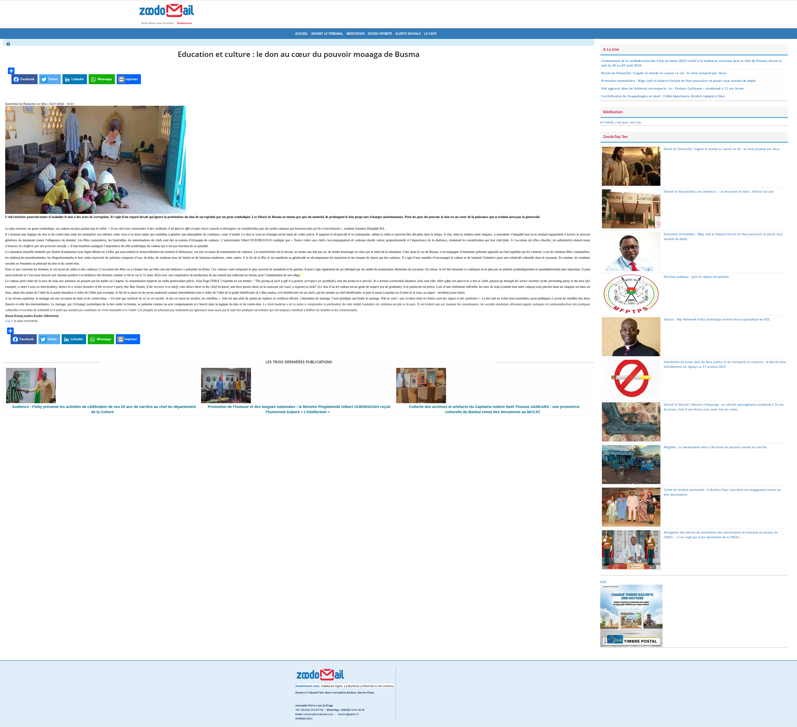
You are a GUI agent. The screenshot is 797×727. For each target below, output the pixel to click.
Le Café (430, 33)
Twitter (52, 79)
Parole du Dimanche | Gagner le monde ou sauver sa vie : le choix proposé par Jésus (663, 73)
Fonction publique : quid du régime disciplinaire (696, 277)
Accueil (301, 33)
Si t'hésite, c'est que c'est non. (621, 122)
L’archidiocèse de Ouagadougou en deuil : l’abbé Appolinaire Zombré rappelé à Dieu (663, 96)
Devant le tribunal (327, 33)
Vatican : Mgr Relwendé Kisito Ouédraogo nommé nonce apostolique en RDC (717, 319)
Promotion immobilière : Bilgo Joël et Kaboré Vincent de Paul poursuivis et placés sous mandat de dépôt (678, 81)
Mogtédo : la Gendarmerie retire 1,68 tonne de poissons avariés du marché (715, 447)
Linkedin (77, 79)
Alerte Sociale (408, 33)
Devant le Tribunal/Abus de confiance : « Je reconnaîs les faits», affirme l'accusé (719, 191)
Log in (9, 321)
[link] (307, 686)
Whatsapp (104, 79)
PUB (603, 582)
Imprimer (131, 79)
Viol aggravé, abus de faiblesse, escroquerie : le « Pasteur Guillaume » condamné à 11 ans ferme (672, 88)
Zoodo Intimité (380, 33)
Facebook (27, 79)
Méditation (355, 33)
